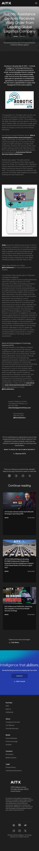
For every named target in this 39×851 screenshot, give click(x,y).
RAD (7, 706)
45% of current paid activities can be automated (18, 136)
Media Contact (11, 758)
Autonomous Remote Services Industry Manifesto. (17, 153)
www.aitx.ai (30, 383)
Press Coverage (12, 741)
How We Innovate (12, 728)
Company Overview (13, 722)
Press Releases (11, 738)
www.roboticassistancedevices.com (18, 385)
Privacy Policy (11, 767)
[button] (35, 3)
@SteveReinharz (8, 267)
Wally (4, 245)
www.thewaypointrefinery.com (19, 408)
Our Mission (10, 725)
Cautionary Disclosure (14, 771)
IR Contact (9, 754)
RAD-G (8, 709)
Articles (9, 745)
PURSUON (9, 712)
